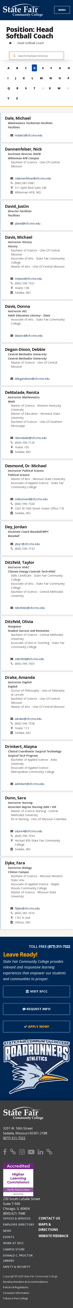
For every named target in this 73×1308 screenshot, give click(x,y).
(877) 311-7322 (14, 1138)
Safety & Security (16, 1267)
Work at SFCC (13, 1243)
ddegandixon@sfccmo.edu (32, 379)
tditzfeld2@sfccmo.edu (30, 608)
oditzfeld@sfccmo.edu (29, 659)
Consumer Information (16, 1293)
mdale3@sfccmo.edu (28, 135)
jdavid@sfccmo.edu (27, 223)
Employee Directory (18, 1224)
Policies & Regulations (15, 1287)
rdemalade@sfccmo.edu (31, 438)
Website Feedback (53, 1236)
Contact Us (49, 1218)
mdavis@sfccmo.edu (28, 279)
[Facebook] (5, 1152)
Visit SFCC (38, 991)
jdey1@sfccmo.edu (27, 544)
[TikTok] (49, 1152)
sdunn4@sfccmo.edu (28, 831)
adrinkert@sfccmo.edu (29, 784)
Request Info (38, 1009)
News (7, 1231)
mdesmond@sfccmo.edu (31, 499)
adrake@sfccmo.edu (28, 719)
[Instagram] (22, 1152)
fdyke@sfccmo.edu (27, 908)
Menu (62, 9)
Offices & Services (16, 1218)
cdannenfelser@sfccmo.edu (33, 178)
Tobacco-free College (15, 1298)
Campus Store (14, 1249)
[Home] (10, 43)
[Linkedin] (40, 1152)
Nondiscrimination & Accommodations (25, 1282)
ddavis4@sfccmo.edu (29, 336)
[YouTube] (31, 1152)
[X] (13, 1152)
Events (8, 1237)
